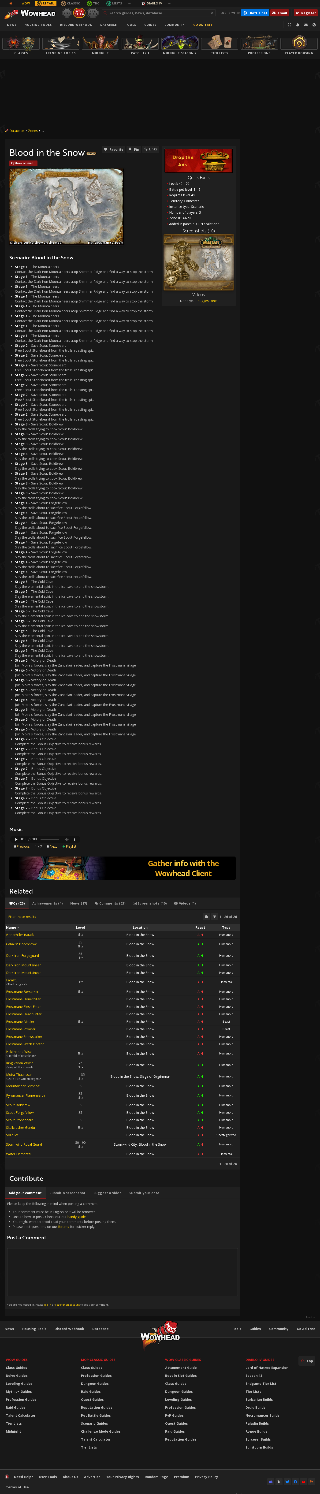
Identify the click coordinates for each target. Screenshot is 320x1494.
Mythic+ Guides (19, 1391)
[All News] (11, 3)
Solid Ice (12, 1135)
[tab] (17, 903)
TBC (96, 3)
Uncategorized (226, 1135)
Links (153, 149)
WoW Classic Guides (183, 1359)
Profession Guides (21, 1399)
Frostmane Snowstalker (24, 1036)
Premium (181, 1477)
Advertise (92, 1477)
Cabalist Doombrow (21, 944)
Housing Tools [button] (38, 25)
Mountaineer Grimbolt (23, 1086)
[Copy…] (206, 916)
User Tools (48, 1477)
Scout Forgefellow (20, 1112)
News (11, 25)
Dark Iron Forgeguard (22, 955)
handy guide (76, 1217)
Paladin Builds (257, 1423)
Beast (226, 1022)
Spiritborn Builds (259, 1447)
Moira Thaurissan (19, 1074)
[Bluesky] (287, 1481)
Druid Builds (255, 1407)
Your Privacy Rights (122, 1477)
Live (67, 13)
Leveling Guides (19, 1383)
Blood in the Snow (140, 934)
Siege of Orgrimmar (155, 1076)
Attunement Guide (181, 1367)
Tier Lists (14, 1423)
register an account (67, 1304)
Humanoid (226, 935)
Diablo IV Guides (260, 1359)
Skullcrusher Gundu (20, 1127)
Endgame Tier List (261, 1383)
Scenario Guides (94, 1423)
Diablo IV (154, 3)
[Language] (314, 24)
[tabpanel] (122, 1040)
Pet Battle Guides (96, 1415)
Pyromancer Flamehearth (25, 1095)
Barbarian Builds (259, 1399)
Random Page (156, 1477)
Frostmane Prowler (20, 1029)
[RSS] (311, 1481)
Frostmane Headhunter (23, 1014)
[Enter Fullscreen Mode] (289, 24)
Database (108, 25)
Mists (117, 3)
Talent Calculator (20, 1415)
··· (129, 3)
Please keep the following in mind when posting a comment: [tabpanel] (61, 1253)
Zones (33, 130)
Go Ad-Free (203, 25)
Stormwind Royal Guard (24, 1144)
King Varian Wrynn (19, 1063)
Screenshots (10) (198, 231)
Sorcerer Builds (258, 1439)
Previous (23, 846)
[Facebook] (295, 1481)
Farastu (12, 980)
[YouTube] (303, 1481)
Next (53, 846)
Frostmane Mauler (20, 1021)
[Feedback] (305, 24)
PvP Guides (174, 1415)
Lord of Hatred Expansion (267, 1367)
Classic (73, 3)
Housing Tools (34, 1328)
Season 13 (254, 1375)
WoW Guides (17, 1359)
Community (174, 25)
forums (63, 1226)
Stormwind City (125, 1144)
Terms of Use (17, 1487)
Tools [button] (130, 25)
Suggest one (207, 300)
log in (47, 1304)
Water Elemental (18, 1154)
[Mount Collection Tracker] (122, 868)
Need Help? (23, 1477)
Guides (150, 25)
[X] (279, 1481)
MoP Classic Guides (98, 1359)
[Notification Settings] (297, 24)
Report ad (310, 1317)
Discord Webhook (76, 25)
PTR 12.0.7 (92, 13)
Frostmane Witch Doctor (25, 1044)
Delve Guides (17, 1375)
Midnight (13, 1431)
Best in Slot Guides (181, 1375)
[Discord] (270, 1481)
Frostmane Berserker (22, 991)
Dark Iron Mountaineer (23, 965)
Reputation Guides (96, 1407)
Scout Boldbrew (18, 1105)
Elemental (226, 982)
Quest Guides (92, 1399)
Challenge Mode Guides (101, 1431)
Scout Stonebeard (19, 1120)
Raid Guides (16, 1407)
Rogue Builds (256, 1431)
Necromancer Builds (262, 1415)
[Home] (31, 13)
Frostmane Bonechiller (23, 999)
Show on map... (25, 163)
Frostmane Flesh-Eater (23, 1006)
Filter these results (22, 916)
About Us (70, 1477)
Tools (236, 1328)
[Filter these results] (214, 916)
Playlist (71, 846)
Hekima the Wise (19, 1051)
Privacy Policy (206, 1477)
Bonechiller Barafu (20, 934)
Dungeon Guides (95, 1383)
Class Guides (16, 1367)
